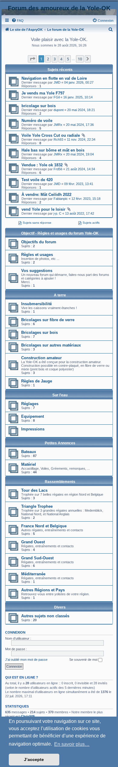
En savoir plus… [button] (72, 744)
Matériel (28, 464)
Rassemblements (60, 482)
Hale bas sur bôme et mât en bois (52, 150)
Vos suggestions (36, 270)
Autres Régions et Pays (43, 590)
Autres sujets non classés (45, 616)
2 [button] (48, 59)
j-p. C (57, 213)
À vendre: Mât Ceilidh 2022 (46, 194)
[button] (32, 58)
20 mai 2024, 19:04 (80, 154)
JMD (57, 82)
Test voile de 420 (37, 179)
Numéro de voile (36, 120)
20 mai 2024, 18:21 (81, 110)
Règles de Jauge (36, 381)
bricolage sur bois (38, 106)
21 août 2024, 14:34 (80, 169)
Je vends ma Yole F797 (42, 93)
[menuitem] (17, 20)
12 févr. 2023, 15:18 (85, 198)
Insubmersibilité (36, 304)
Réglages (29, 403)
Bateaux (28, 451)
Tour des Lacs (34, 490)
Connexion (15, 632)
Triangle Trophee (37, 506)
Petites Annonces (60, 443)
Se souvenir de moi (83, 659)
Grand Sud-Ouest (37, 558)
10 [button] (80, 59)
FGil (57, 97)
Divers (60, 607)
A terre (60, 295)
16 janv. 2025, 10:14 (78, 97)
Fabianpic (61, 198)
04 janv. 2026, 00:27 (78, 82)
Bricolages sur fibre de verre (47, 320)
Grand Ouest (33, 542)
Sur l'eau (59, 395)
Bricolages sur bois (39, 332)
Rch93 (58, 139)
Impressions (32, 429)
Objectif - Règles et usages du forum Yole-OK (60, 233)
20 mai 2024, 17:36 (80, 124)
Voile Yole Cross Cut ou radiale (50, 135)
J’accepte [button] (34, 759)
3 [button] (55, 59)
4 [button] (61, 59)
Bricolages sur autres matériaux (51, 345)
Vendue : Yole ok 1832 (42, 165)
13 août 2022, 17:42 (79, 213)
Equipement (32, 416)
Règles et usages (37, 254)
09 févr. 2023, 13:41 (78, 184)
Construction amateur (41, 358)
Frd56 (58, 169)
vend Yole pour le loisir (43, 209)
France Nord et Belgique (44, 526)
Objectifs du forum (38, 242)
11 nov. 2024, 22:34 (81, 139)
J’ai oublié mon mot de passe (26, 659)
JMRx (58, 124)
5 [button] (68, 59)
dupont (59, 110)
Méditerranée (33, 574)
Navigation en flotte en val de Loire (54, 78)
